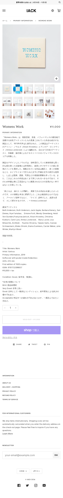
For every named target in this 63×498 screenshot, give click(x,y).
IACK (29, 479)
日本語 (22, 471)
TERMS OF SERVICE (10, 399)
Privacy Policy (9, 391)
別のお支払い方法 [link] (9, 337)
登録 (56, 455)
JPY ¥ (35, 471)
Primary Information (23, 21)
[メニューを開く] (7, 11)
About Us (6, 383)
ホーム (4, 21)
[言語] (52, 11)
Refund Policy (9, 395)
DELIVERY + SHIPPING (11, 387)
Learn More (7, 434)
